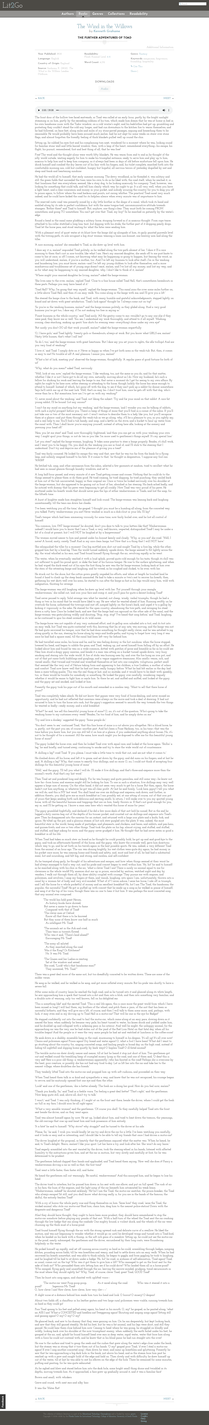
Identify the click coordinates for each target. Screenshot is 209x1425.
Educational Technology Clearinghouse (97, 1414)
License (144, 1414)
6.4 (108, 57)
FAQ (143, 1419)
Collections (116, 14)
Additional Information (160, 47)
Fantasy (143, 54)
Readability (139, 14)
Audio (104, 89)
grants (133, 1414)
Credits (144, 1416)
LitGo (12, 5)
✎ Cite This (136, 66)
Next (167, 98)
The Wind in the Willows (104, 26)
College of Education (108, 1416)
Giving (144, 1421)
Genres (97, 14)
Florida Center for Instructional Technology (84, 1416)
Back (41, 98)
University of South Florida (127, 1416)
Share (134, 71)
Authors (68, 14)
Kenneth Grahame (106, 31)
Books (83, 14)
